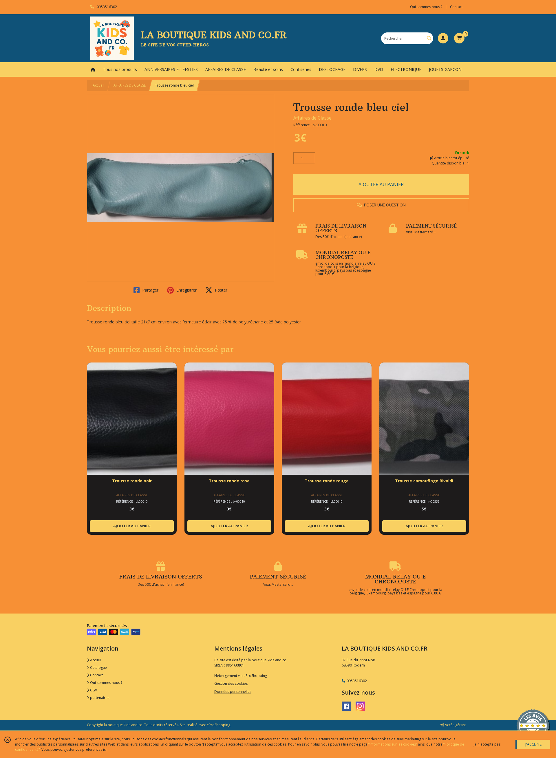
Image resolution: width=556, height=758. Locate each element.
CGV (93, 690)
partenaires (99, 697)
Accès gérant (455, 724)
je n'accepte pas (487, 744)
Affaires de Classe (312, 118)
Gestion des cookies (231, 683)
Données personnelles (232, 691)
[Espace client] (443, 38)
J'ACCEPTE (533, 744)
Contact (456, 6)
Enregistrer (186, 290)
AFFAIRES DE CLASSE (130, 85)
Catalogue (98, 667)
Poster (220, 290)
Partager (149, 290)
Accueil (98, 85)
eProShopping (218, 724)
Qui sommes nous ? (105, 682)
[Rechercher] (429, 38)
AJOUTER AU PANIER (381, 184)
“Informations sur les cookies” (392, 744)
